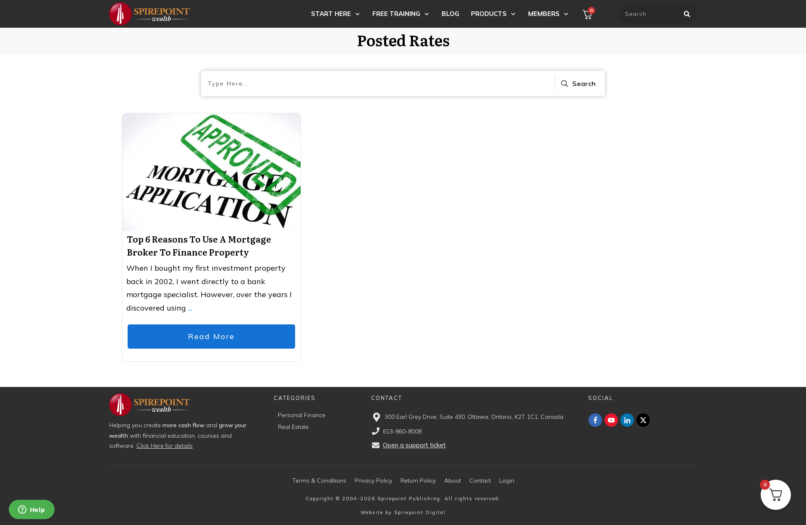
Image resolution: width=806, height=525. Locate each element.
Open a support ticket (414, 445)
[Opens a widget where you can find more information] (31, 510)
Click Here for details (164, 445)
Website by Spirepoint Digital (403, 512)
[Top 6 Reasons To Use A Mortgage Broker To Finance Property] (211, 172)
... (190, 308)
